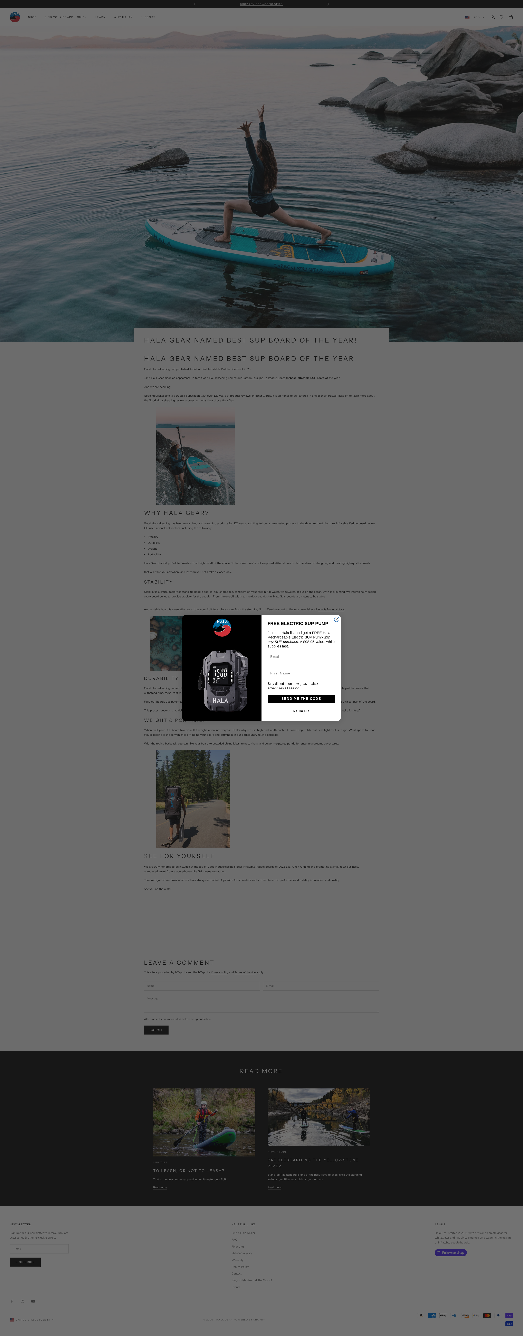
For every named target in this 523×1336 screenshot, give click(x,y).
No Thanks (301, 711)
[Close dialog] (336, 619)
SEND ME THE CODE (301, 698)
